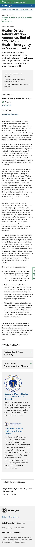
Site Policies (19, 528)
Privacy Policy (7, 528)
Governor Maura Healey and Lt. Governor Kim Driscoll (17, 10)
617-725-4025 (6, 105)
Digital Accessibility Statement (13, 523)
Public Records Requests (11, 532)
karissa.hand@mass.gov (10, 114)
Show (6, 21)
